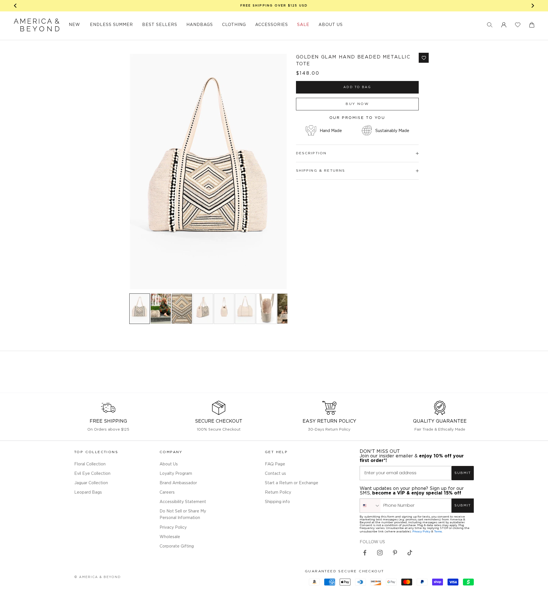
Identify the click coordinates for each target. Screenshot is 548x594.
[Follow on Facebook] (364, 552)
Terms (438, 531)
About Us (169, 464)
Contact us (275, 473)
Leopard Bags (88, 492)
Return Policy (278, 492)
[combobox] (370, 505)
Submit (462, 473)
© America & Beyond (97, 577)
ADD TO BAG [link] (357, 87)
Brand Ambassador (178, 483)
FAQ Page (275, 464)
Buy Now (357, 104)
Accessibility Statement (183, 502)
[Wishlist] (518, 24)
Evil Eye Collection (92, 473)
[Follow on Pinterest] (395, 552)
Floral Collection (90, 464)
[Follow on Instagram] (379, 552)
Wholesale (170, 537)
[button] (490, 24)
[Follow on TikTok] (409, 552)
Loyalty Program (176, 473)
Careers (167, 492)
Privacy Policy (173, 527)
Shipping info (277, 502)
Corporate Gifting (177, 546)
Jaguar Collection (91, 483)
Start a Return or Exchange (291, 483)
